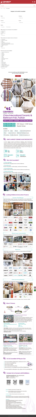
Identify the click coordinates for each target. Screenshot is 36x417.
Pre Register (8, 8)
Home (1, 8)
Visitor (4, 8)
